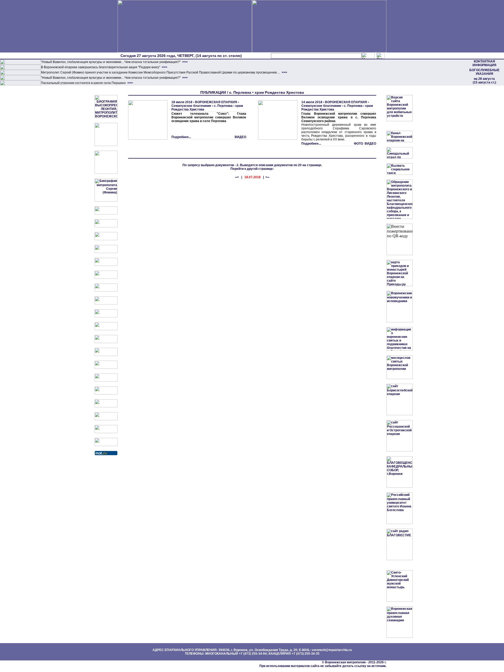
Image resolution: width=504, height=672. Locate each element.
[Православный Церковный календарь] (106, 226)
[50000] (20, 74)
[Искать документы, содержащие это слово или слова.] (368, 55)
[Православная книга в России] (106, 419)
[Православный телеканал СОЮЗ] (106, 278)
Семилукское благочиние (191, 106)
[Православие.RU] (106, 355)
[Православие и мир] (106, 368)
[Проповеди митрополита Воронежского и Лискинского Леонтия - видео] (106, 145)
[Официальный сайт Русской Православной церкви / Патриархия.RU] (106, 213)
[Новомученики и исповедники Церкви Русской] (106, 239)
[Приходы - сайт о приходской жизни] (106, 342)
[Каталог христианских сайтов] (106, 445)
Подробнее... (181, 137)
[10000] (20, 63)
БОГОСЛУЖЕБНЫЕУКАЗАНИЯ (484, 72)
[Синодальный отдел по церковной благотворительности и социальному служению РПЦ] (106, 252)
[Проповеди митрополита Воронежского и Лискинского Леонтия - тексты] (106, 173)
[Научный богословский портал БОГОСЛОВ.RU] (106, 393)
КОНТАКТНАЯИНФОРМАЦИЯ (484, 63)
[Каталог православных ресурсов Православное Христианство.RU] (106, 432)
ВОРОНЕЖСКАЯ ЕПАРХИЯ (216, 102)
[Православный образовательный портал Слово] (106, 406)
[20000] (20, 69)
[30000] (20, 84)
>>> (184, 62)
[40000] (20, 79)
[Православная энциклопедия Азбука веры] (106, 380)
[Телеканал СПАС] (106, 290)
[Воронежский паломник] (106, 329)
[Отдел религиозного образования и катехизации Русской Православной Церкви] (106, 265)
